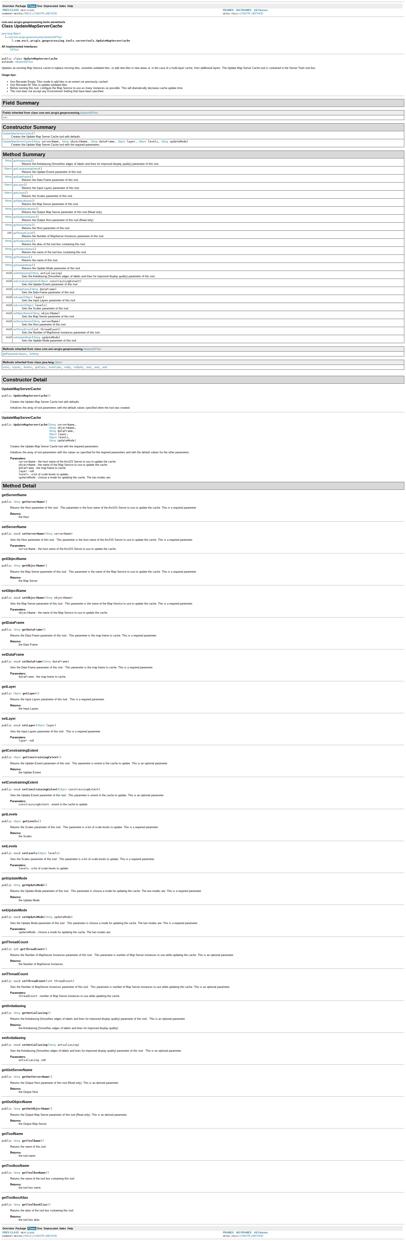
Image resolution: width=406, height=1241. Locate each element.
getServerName (22, 225)
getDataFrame (21, 176)
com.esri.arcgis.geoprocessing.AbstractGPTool (35, 37)
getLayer (18, 184)
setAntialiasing (21, 273)
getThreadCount (22, 233)
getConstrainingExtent (26, 168)
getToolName (21, 257)
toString (34, 353)
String (36, 141)
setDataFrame (21, 289)
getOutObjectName (24, 209)
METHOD (51, 13)
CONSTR (38, 13)
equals (16, 367)
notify (67, 367)
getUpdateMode (22, 265)
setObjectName (22, 313)
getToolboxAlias (22, 241)
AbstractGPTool (24, 61)
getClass (40, 367)
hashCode (55, 367)
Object (121, 141)
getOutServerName (24, 217)
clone (6, 367)
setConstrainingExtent (26, 281)
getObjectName (22, 200)
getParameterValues (14, 353)
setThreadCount (22, 329)
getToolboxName (23, 249)
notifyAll (78, 367)
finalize (28, 367)
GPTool (14, 49)
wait (88, 367)
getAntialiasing (21, 160)
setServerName (22, 321)
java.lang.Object (11, 33)
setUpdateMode (22, 337)
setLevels (18, 305)
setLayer (18, 297)
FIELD (28, 13)
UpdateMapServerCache (17, 133)
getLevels (19, 192)
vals (5, 117)
